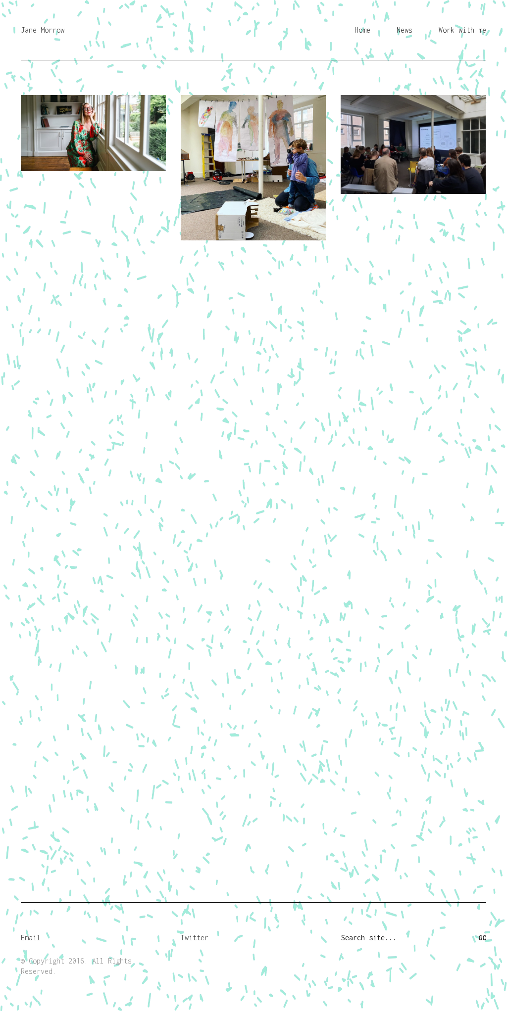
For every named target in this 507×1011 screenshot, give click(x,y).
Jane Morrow (42, 30)
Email (31, 937)
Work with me (462, 30)
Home (362, 30)
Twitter (194, 937)
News (404, 30)
